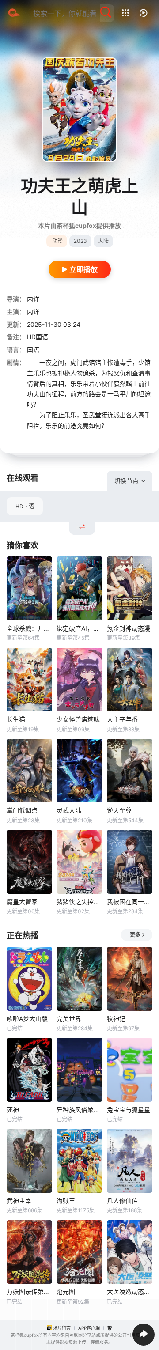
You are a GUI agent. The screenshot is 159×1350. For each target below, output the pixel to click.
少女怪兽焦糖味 (78, 719)
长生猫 (16, 719)
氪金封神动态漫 (128, 628)
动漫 (57, 241)
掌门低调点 (22, 810)
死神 (13, 1109)
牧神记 (116, 1018)
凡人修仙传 (122, 1200)
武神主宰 (19, 1200)
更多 (135, 934)
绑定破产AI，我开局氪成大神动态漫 (79, 628)
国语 (33, 349)
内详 (33, 299)
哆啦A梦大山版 (27, 1018)
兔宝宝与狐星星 (128, 1109)
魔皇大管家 (22, 901)
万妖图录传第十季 (29, 1291)
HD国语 (24, 506)
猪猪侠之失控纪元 (79, 901)
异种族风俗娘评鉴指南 (79, 1109)
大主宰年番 (122, 719)
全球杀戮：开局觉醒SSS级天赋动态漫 (29, 628)
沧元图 (66, 1291)
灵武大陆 (69, 810)
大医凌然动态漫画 (129, 1291)
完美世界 (69, 1018)
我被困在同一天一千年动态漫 (129, 901)
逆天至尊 (119, 810)
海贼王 (66, 1200)
